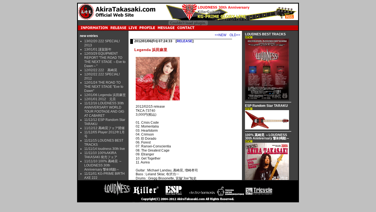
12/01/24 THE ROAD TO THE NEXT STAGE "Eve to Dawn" (103, 87)
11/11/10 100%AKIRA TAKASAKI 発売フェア (100, 155)
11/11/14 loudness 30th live (104, 149)
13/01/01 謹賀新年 (97, 49)
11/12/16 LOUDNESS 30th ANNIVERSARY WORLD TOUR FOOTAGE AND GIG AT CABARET (104, 109)
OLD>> (235, 35)
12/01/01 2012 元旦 (100, 99)
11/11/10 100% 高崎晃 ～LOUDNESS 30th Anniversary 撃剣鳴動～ (103, 165)
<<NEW (220, 35)
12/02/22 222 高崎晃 (100, 70)
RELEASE (184, 41)
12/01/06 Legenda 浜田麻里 (105, 95)
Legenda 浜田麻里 (150, 49)
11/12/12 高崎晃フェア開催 (104, 128)
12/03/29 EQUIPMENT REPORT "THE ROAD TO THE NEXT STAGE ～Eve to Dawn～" (105, 60)
